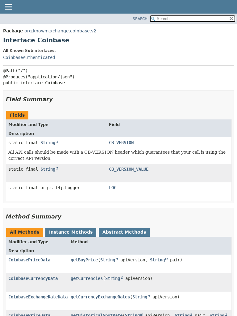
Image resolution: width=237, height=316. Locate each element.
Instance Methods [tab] (71, 232)
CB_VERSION (121, 142)
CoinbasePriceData (29, 259)
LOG (112, 187)
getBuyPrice (84, 259)
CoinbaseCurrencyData (33, 278)
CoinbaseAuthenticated (29, 57)
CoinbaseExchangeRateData (38, 296)
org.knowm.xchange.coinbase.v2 (60, 30)
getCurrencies (87, 278)
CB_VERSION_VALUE (128, 169)
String (47, 142)
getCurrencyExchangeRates (100, 296)
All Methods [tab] (24, 232)
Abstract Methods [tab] (124, 232)
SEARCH (140, 19)
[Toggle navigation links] (8, 7)
